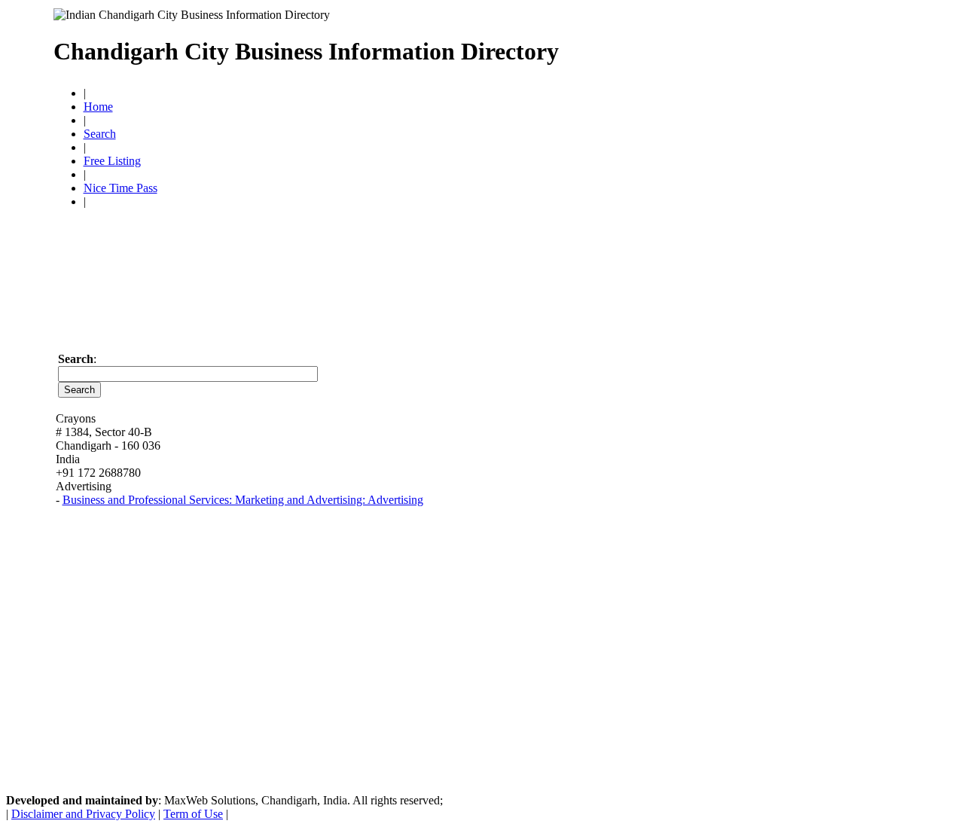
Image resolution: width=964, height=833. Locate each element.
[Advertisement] (735, 45)
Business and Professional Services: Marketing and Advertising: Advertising (243, 499)
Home (98, 106)
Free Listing (112, 160)
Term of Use (193, 813)
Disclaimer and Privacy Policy (83, 813)
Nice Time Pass (120, 188)
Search (100, 133)
